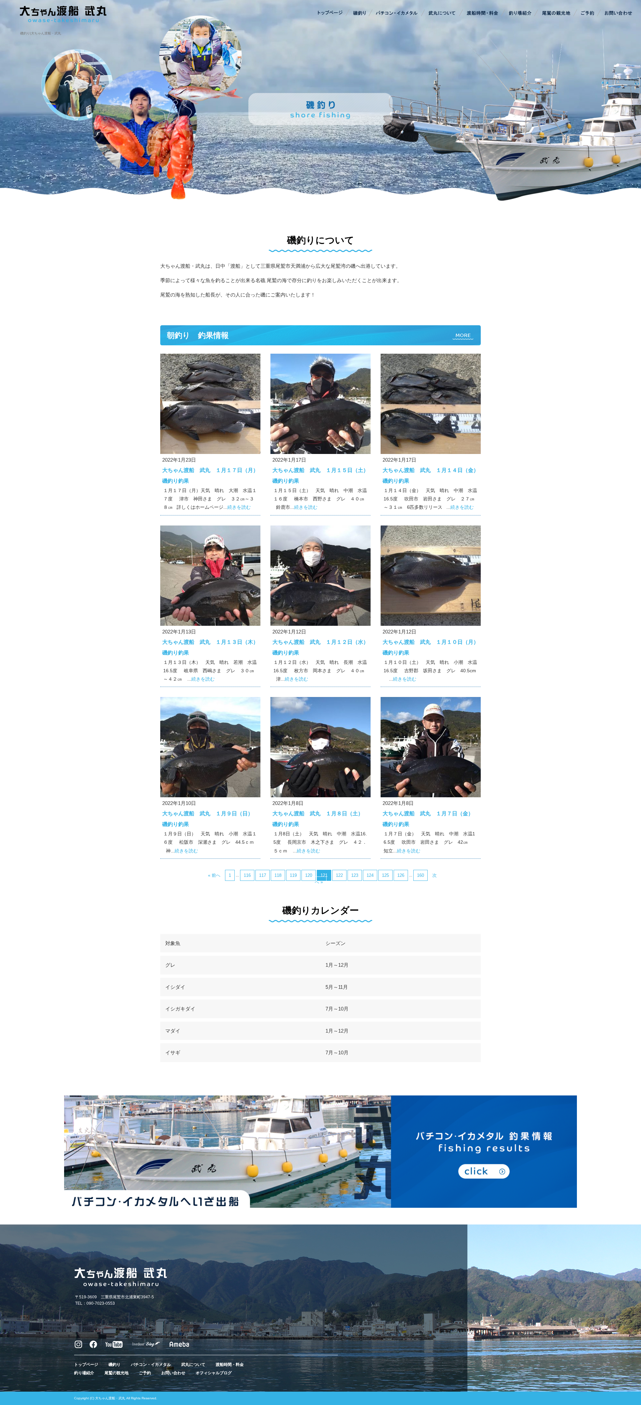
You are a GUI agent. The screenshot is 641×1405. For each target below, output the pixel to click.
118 (277, 875)
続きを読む (239, 507)
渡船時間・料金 (482, 13)
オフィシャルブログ (214, 1373)
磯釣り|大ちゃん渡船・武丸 (40, 33)
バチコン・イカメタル (397, 13)
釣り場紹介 (521, 13)
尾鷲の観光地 (556, 13)
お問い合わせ (617, 13)
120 (308, 875)
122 (339, 875)
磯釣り (359, 13)
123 (354, 875)
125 (385, 875)
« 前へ (214, 875)
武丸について (442, 13)
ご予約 (587, 13)
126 (400, 875)
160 (420, 875)
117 (262, 875)
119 (293, 875)
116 (247, 875)
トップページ (330, 13)
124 (370, 875)
